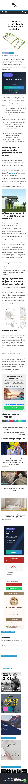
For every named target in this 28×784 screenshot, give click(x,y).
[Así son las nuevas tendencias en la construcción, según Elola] (14, 498)
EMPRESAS (11, 53)
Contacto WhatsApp (14, 407)
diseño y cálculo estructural (9, 58)
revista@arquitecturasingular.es (14, 404)
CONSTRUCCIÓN (5, 53)
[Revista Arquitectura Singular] (2, 12)
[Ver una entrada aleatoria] (25, 12)
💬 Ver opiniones (14, 622)
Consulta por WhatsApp (14, 90)
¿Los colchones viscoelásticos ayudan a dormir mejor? (14, 433)
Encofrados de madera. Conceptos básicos (14, 489)
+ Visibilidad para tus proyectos (14, 87)
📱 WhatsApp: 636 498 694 (14, 588)
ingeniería (12, 173)
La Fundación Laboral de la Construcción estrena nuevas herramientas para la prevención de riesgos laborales (14, 461)
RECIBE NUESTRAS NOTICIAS (9, 656)
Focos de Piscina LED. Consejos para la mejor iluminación (15, 428)
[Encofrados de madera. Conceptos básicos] (14, 472)
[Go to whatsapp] (25, 780)
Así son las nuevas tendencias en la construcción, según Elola (14, 516)
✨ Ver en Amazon (14, 619)
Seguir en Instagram (7, 668)
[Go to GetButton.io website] (25, 782)
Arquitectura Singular (14, 55)
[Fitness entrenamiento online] (11, 673)
